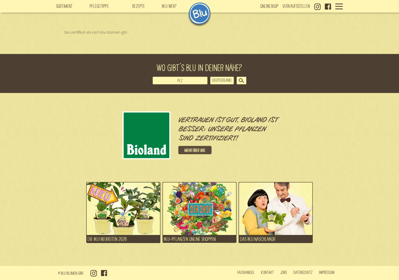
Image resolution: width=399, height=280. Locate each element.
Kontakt (267, 272)
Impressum (327, 272)
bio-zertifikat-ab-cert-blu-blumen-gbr (95, 32)
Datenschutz (303, 272)
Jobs (283, 272)
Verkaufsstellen (296, 6)
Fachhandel (246, 272)
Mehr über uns (195, 150)
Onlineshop (269, 6)
